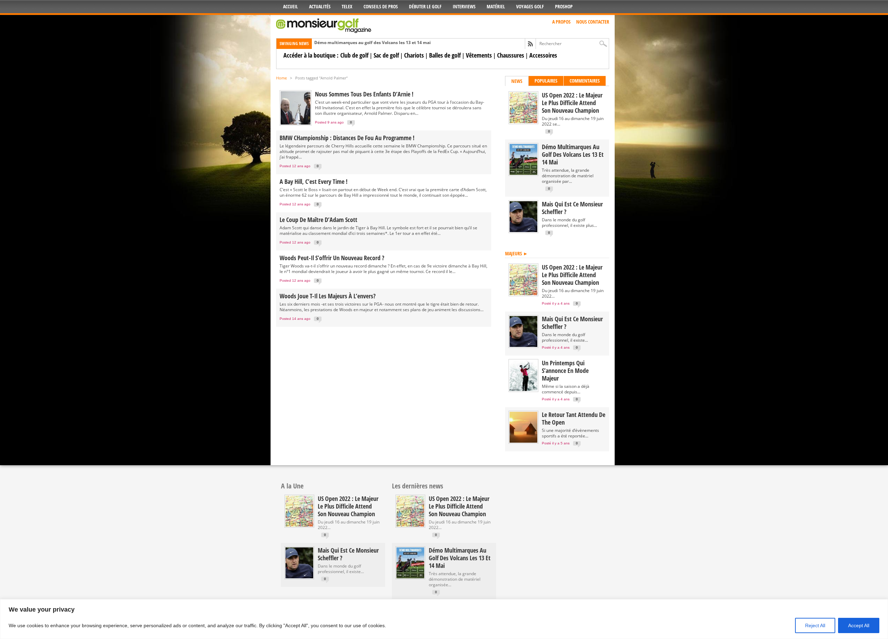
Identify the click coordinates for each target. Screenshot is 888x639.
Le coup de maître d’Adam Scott (318, 219)
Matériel (496, 6)
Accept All (858, 625)
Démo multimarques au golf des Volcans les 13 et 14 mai (372, 42)
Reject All (815, 625)
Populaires (546, 80)
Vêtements (479, 55)
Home (281, 77)
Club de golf (354, 55)
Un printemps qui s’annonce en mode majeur (565, 370)
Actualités (320, 6)
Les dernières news (417, 486)
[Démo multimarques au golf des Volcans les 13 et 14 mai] (523, 173)
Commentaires (585, 80)
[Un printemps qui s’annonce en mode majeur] (523, 389)
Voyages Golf (530, 6)
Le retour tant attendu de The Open (573, 418)
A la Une (292, 486)
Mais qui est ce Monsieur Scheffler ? (572, 207)
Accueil (290, 6)
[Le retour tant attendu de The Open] (523, 441)
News (516, 81)
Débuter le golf (425, 6)
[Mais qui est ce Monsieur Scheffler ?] (523, 230)
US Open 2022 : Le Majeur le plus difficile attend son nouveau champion (572, 102)
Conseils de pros (381, 6)
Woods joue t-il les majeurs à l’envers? (328, 296)
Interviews (464, 6)
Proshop (564, 6)
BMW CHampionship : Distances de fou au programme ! (347, 138)
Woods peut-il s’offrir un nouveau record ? (332, 258)
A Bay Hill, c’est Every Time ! (314, 181)
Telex (347, 6)
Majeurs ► (516, 253)
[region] (444, 619)
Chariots (414, 55)
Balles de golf (445, 55)
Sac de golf (386, 55)
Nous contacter (592, 21)
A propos (561, 21)
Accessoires (543, 55)
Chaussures (510, 55)
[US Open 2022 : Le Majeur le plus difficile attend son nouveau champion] (523, 122)
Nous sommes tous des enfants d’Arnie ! (364, 94)
